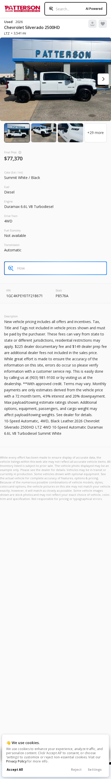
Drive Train (11, 216)
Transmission (12, 245)
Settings (95, 769)
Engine (8, 201)
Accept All (15, 769)
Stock (59, 290)
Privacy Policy (16, 761)
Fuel (6, 187)
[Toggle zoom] (55, 79)
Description (11, 316)
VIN (8, 290)
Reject (76, 769)
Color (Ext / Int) (13, 172)
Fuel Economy (12, 230)
